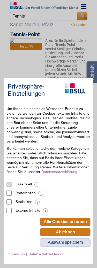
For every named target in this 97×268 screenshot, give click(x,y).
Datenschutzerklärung (59, 172)
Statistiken (24, 202)
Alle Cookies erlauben (65, 221)
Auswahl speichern (65, 242)
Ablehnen (65, 232)
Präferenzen (26, 193)
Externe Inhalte (28, 210)
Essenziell (24, 184)
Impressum (15, 254)
